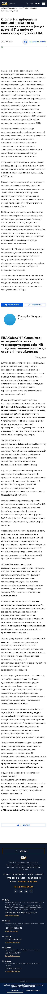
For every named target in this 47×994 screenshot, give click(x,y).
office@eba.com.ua (12, 915)
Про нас (6, 875)
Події (30, 875)
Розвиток (39, 875)
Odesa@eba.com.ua (12, 971)
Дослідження (34, 878)
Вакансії (23, 982)
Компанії (24, 851)
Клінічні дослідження (9, 11)
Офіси (23, 878)
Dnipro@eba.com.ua (12, 956)
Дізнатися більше (32, 990)
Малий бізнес (13, 878)
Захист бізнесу (30, 8)
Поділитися (36, 305)
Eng (31, 3)
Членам (13, 882)
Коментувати (13, 305)
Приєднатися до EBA (27, 882)
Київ (20, 8)
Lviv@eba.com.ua (11, 931)
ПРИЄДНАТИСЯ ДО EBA (23, 887)
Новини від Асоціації (9, 8)
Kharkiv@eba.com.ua (12, 942)
